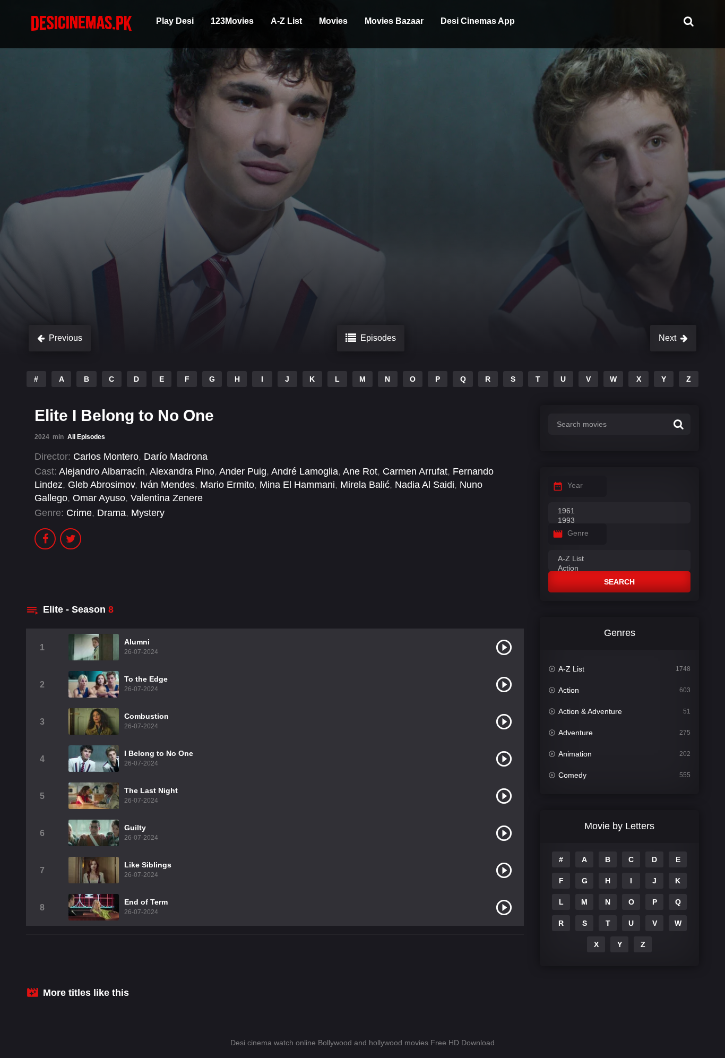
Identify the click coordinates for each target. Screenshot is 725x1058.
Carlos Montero (106, 456)
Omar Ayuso (99, 498)
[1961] (619, 511)
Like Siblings (147, 865)
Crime (79, 513)
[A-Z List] (619, 559)
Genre (578, 533)
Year (575, 485)
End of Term (146, 902)
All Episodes (86, 437)
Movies (333, 20)
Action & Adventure (590, 711)
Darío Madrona (176, 456)
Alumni (137, 642)
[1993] (619, 521)
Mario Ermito (227, 484)
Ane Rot (360, 471)
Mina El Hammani (297, 484)
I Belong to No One (158, 753)
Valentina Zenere (167, 498)
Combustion (146, 716)
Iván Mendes (167, 484)
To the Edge (146, 679)
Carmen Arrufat (415, 471)
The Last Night (151, 790)
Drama (111, 513)
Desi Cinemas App (478, 20)
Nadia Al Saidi (424, 484)
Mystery (148, 513)
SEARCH (619, 582)
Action (568, 690)
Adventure (575, 732)
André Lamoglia (304, 471)
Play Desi (175, 20)
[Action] (619, 568)
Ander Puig (242, 471)
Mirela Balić (365, 484)
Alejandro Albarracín (102, 471)
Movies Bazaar (394, 20)
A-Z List (286, 20)
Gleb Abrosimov (101, 484)
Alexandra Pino (182, 471)
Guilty (135, 827)
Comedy (572, 775)
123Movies (232, 20)
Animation (575, 754)
